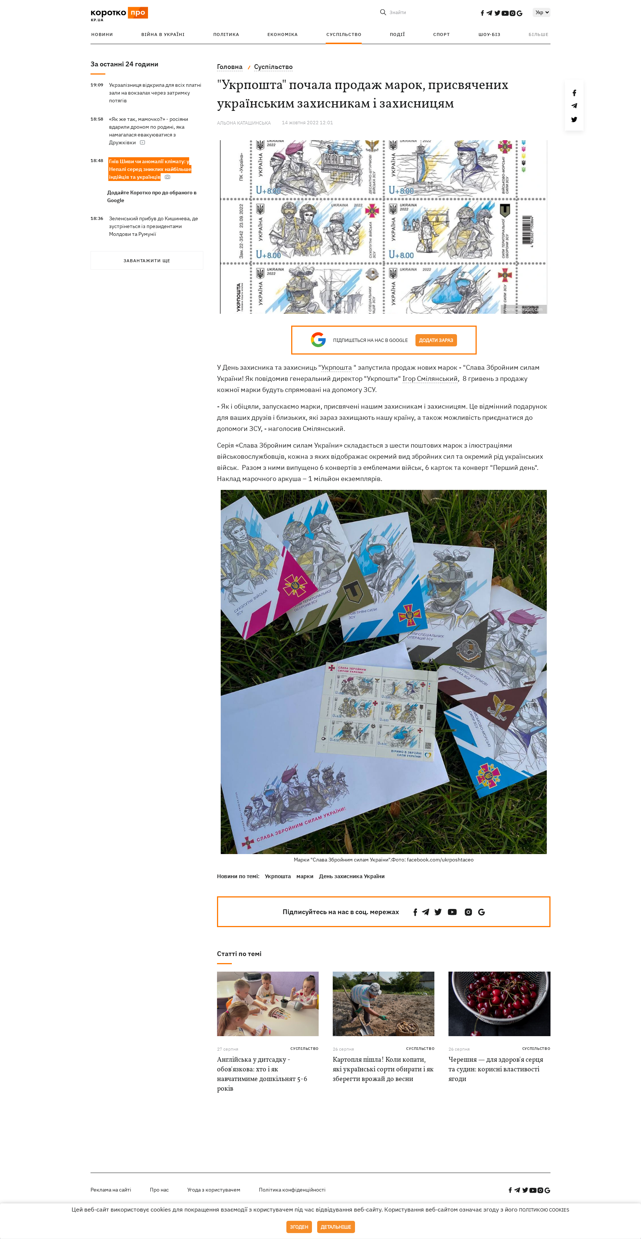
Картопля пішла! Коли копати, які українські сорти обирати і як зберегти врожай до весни (383, 1069)
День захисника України (352, 876)
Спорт (441, 34)
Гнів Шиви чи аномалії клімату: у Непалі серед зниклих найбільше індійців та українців (150, 169)
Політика (226, 34)
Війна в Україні (163, 34)
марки (304, 876)
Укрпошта (336, 367)
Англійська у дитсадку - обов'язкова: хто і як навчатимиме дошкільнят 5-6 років (262, 1074)
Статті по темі (239, 953)
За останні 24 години (124, 64)
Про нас (159, 1189)
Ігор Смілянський (430, 378)
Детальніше (336, 1227)
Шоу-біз (489, 34)
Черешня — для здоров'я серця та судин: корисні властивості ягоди (495, 1069)
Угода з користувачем (213, 1189)
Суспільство (344, 34)
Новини (102, 34)
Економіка (282, 34)
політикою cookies (544, 1209)
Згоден (299, 1227)
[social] (482, 13)
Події (397, 34)
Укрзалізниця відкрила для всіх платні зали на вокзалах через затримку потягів (155, 93)
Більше (539, 34)
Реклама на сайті (111, 1189)
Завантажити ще (147, 260)
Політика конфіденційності (292, 1189)
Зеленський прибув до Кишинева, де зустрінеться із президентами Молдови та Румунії (153, 226)
